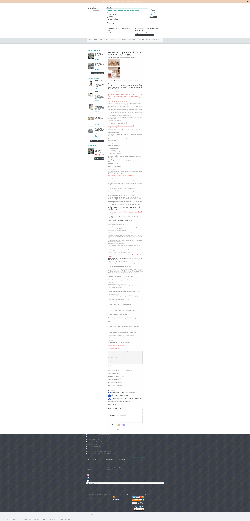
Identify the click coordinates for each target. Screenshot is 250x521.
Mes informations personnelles (124, 471)
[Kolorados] (96, 8)
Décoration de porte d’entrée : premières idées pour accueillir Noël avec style (116, 377)
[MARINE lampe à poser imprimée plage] (91, 107)
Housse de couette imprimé (95, 497)
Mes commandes (121, 462)
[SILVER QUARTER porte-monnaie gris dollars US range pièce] (91, 131)
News (93, 47)
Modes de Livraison (109, 462)
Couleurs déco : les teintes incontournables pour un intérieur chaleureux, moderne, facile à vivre (114, 373)
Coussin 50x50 (101, 494)
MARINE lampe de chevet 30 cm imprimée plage (99, 105)
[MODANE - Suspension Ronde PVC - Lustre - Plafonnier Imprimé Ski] (91, 118)
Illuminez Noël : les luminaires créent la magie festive (115, 383)
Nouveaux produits (94, 50)
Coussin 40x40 (96, 494)
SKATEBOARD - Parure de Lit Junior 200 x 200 (99, 64)
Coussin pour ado (90, 494)
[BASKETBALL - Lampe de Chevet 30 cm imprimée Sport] (91, 83)
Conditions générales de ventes (111, 467)
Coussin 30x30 (92, 495)
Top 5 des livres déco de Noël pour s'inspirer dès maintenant (114, 380)
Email (114, 412)
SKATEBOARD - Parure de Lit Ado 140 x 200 (99, 54)
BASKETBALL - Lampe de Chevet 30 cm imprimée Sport (99, 82)
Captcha (113, 424)
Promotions (92, 145)
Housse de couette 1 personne (93, 498)
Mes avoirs (120, 467)
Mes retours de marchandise (123, 465)
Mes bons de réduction (122, 474)
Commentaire (112, 415)
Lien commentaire (131, 392)
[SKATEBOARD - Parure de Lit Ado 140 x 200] (91, 56)
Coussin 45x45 (106, 494)
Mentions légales (108, 465)
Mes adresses (121, 469)
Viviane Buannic (115, 57)
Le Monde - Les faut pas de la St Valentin (124, 342)
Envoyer (118, 429)
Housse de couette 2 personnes (105, 497)
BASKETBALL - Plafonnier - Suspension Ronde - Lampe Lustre (99, 93)
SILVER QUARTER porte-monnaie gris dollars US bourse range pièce (99, 130)
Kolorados (94, 514)
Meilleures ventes (94, 78)
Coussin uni (103, 495)
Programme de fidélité (109, 469)
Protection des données (109, 474)
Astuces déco (97, 47)
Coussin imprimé (97, 495)
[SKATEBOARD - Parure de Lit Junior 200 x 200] (91, 66)
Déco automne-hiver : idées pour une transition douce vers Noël (115, 386)
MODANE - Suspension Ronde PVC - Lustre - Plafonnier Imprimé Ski (99, 117)
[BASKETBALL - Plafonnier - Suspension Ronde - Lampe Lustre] (91, 94)
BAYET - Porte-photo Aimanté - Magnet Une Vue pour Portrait (99, 149)
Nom (114, 410)
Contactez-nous (89, 469)
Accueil (88, 47)
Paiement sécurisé (109, 471)
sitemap (107, 476)
